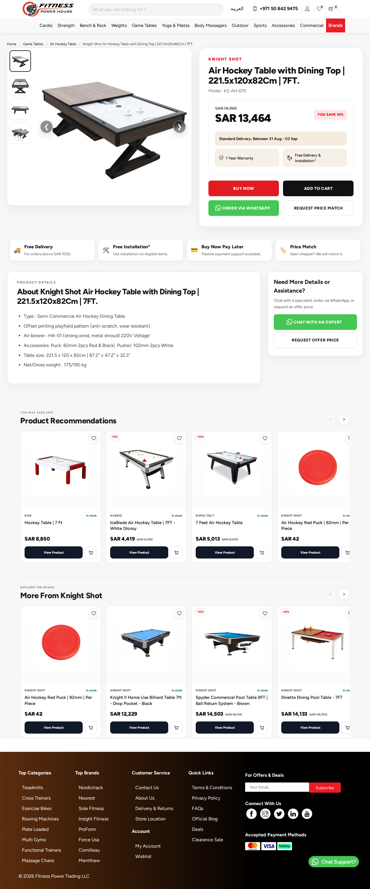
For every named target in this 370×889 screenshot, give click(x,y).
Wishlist (143, 856)
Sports (260, 25)
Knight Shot (225, 58)
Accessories (283, 25)
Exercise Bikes (36, 808)
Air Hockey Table (63, 44)
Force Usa (89, 839)
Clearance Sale (207, 839)
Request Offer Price (315, 340)
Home (11, 44)
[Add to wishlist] (94, 438)
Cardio (46, 25)
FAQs (197, 808)
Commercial (311, 25)
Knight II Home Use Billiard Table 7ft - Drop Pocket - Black (146, 700)
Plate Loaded (35, 829)
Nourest (87, 798)
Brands (335, 25)
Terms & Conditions (212, 787)
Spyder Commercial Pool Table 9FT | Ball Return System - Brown (232, 700)
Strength (66, 25)
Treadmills (32, 787)
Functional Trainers (41, 850)
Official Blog (205, 819)
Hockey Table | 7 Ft (43, 522)
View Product (54, 552)
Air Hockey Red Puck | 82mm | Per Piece (315, 525)
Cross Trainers (36, 798)
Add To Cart (318, 188)
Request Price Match (318, 208)
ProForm (87, 829)
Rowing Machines (40, 819)
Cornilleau (89, 850)
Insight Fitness (93, 819)
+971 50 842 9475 (277, 8)
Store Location (150, 819)
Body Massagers (211, 25)
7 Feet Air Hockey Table (219, 522)
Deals (197, 829)
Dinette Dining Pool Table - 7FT (312, 697)
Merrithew (89, 860)
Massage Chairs (38, 860)
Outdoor (240, 25)
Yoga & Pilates (176, 25)
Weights (119, 25)
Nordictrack (91, 787)
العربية (237, 8)
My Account (148, 846)
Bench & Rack (93, 25)
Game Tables (144, 25)
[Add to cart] (91, 552)
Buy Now (243, 188)
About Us (144, 798)
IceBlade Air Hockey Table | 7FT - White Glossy (142, 525)
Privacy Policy (206, 798)
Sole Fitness (91, 808)
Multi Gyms (34, 839)
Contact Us (147, 787)
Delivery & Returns (154, 808)
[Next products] (344, 419)
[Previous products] (330, 419)
